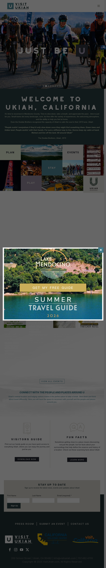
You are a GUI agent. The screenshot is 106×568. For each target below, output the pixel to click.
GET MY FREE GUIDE (53, 287)
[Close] (100, 250)
